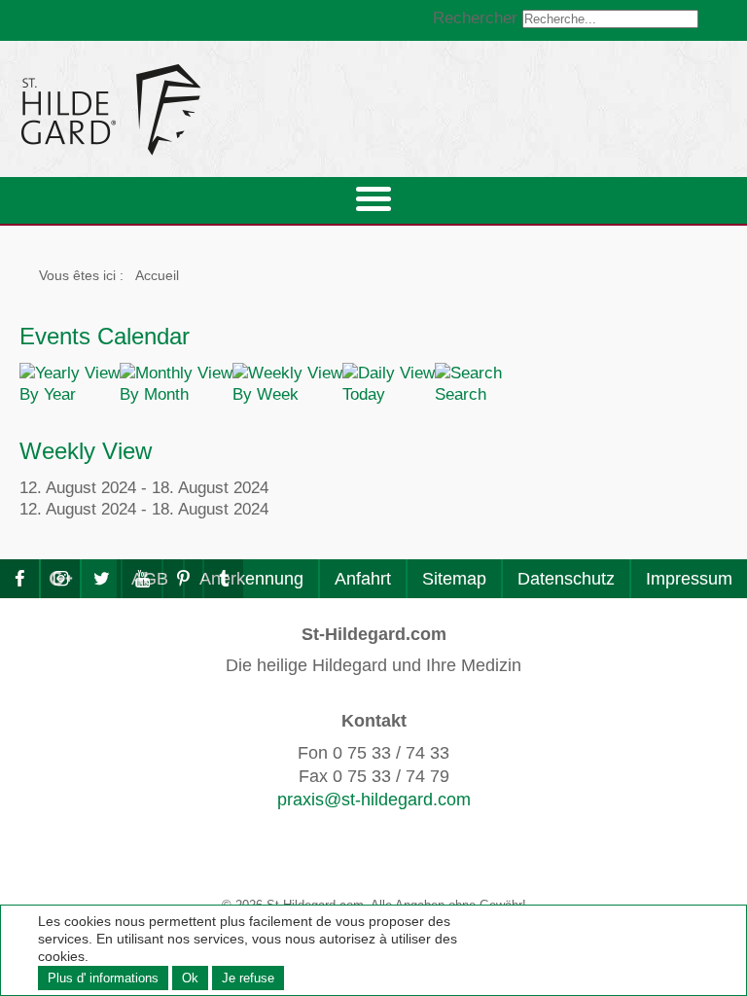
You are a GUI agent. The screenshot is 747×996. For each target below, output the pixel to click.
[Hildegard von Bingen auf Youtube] (142, 578)
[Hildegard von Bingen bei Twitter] (101, 578)
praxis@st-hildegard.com (374, 799)
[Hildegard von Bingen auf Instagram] (60, 578)
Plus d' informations (103, 978)
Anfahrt (363, 578)
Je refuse (248, 978)
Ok (190, 978)
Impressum (689, 578)
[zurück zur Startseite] (286, 109)
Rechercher (475, 18)
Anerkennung (251, 578)
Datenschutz (566, 578)
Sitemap (454, 578)
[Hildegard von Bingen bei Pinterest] (182, 578)
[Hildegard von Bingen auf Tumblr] (223, 578)
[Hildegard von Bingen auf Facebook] (19, 578)
